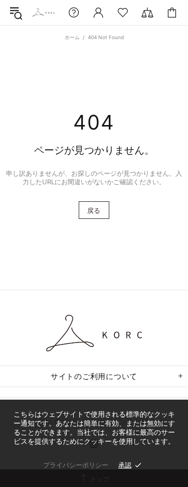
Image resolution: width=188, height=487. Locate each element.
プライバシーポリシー (75, 465)
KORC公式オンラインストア (43, 12)
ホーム (72, 37)
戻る (94, 210)
